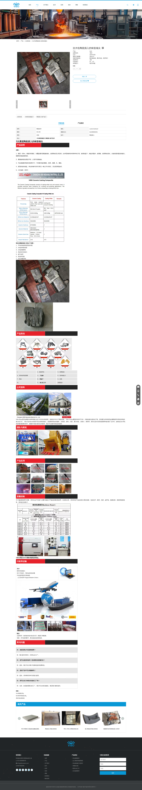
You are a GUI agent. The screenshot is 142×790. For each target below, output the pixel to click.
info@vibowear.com (23, 763)
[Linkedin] (20, 770)
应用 (62, 5)
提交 (113, 773)
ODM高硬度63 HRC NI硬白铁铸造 (111, 729)
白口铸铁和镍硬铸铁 (78, 760)
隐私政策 (47, 778)
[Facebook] (17, 770)
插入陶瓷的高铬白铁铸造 (51, 729)
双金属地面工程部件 (78, 763)
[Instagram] (29, 770)
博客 (76, 5)
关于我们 (45, 5)
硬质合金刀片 (76, 768)
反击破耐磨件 (76, 771)
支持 (69, 5)
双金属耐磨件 (76, 758)
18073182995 (20, 766)
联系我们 (85, 5)
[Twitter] (23, 770)
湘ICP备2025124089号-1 (89, 787)
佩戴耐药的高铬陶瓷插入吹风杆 (71, 729)
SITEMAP (80, 787)
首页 (30, 5)
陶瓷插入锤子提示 (41, 117)
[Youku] (32, 770)
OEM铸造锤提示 (29, 117)
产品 (37, 5)
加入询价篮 (83, 81)
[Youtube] (26, 770)
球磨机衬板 (75, 766)
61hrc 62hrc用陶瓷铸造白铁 (30, 729)
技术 (54, 5)
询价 (83, 77)
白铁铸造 (19, 117)
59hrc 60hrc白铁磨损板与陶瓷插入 (91, 729)
